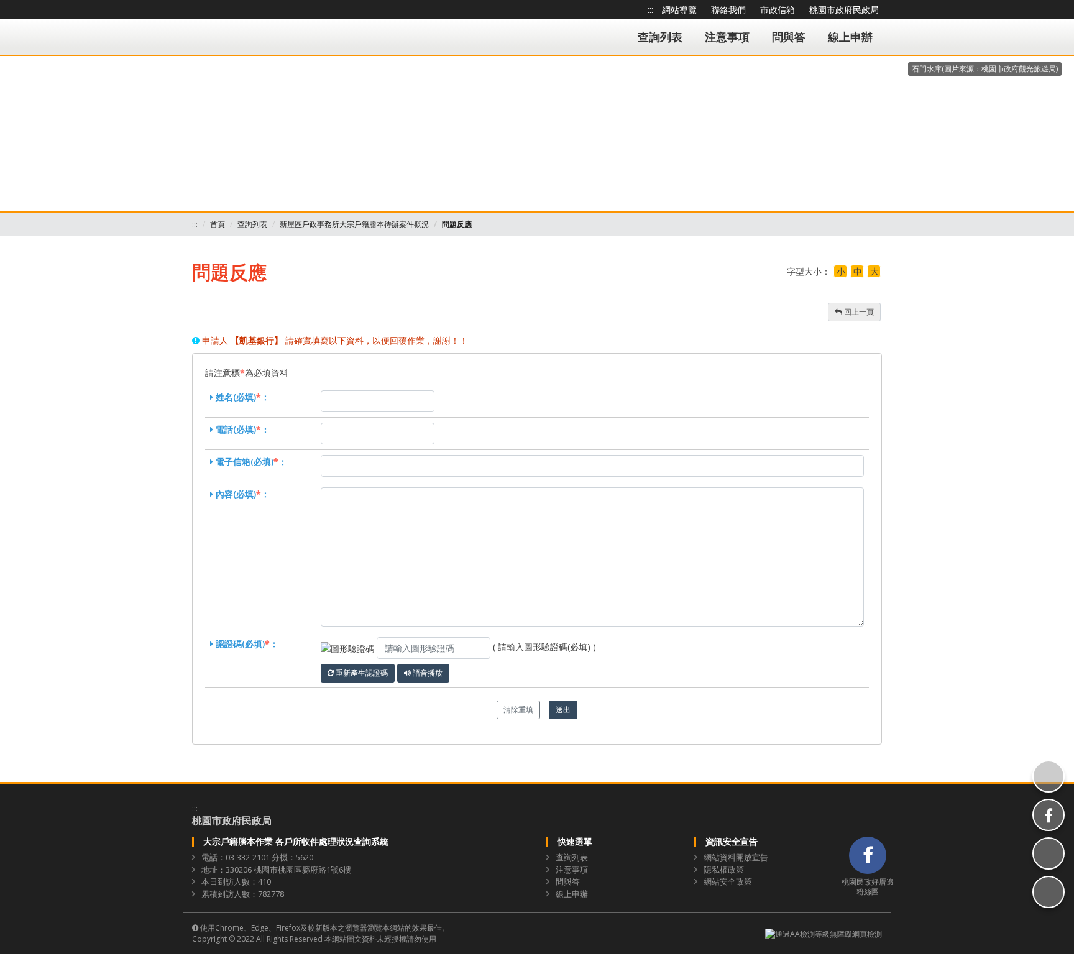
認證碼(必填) (240, 644)
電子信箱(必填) (244, 461)
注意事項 (727, 36)
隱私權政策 (724, 869)
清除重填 (518, 709)
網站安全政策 (728, 881)
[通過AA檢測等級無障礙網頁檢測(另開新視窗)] (823, 933)
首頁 (217, 224)
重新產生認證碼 (361, 673)
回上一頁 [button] (858, 311)
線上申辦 (850, 36)
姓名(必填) (236, 397)
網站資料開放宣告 (736, 857)
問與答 (789, 36)
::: (650, 10)
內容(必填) (236, 494)
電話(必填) (236, 429)
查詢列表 (660, 36)
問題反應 (457, 224)
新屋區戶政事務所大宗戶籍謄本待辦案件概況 (354, 224)
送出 (563, 709)
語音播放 (427, 673)
